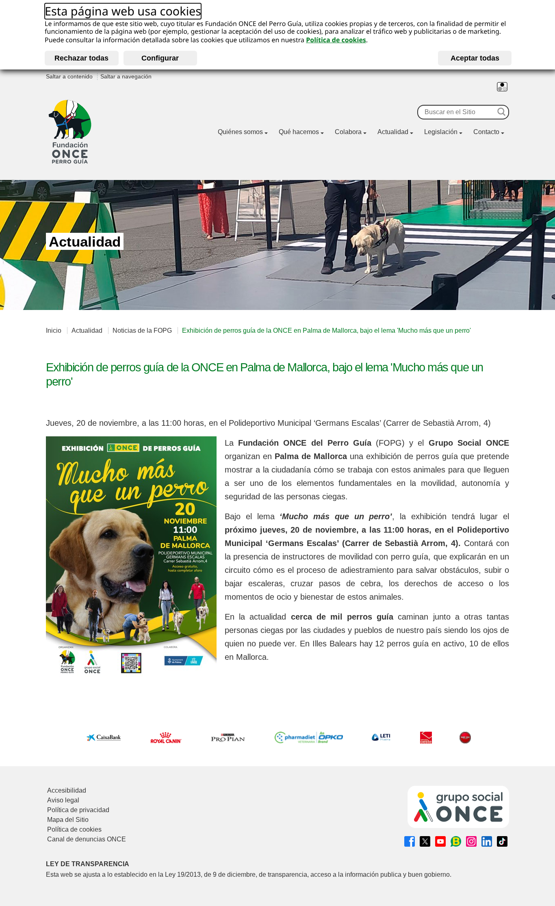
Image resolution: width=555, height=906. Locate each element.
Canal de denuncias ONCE (86, 839)
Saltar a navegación (126, 76)
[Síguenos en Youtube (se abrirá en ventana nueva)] (440, 841)
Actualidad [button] (392, 131)
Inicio (53, 330)
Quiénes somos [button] (240, 131)
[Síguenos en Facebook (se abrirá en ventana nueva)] (409, 841)
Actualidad (87, 330)
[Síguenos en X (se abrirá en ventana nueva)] (425, 841)
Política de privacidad (78, 809)
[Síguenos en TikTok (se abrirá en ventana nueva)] (502, 841)
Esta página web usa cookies (123, 11)
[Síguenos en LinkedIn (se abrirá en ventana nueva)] (487, 841)
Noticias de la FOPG (142, 330)
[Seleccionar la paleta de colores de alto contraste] (502, 86)
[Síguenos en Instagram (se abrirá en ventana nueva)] (471, 841)
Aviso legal (63, 800)
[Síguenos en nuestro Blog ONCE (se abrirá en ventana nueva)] (456, 841)
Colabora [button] (348, 131)
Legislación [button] (440, 131)
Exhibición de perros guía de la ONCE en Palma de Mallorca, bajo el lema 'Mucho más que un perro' (326, 330)
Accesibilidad (66, 790)
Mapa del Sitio (68, 819)
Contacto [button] (486, 131)
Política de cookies (336, 40)
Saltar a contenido (69, 76)
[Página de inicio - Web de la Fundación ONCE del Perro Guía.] (70, 131)
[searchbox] (456, 112)
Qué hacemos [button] (299, 131)
